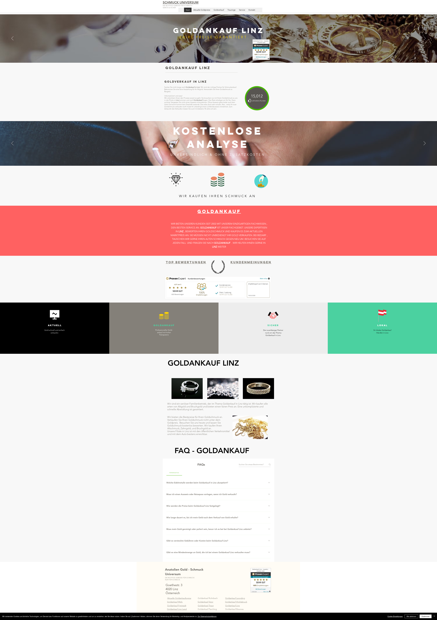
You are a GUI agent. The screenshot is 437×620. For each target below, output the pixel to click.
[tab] (174, 473)
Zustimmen (426, 616)
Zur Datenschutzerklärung (207, 616)
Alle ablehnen (411, 616)
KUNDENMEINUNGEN (251, 262)
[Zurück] (12, 38)
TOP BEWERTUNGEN (186, 262)
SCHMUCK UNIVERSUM (180, 2)
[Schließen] (434, 616)
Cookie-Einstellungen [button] (395, 616)
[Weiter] (425, 38)
